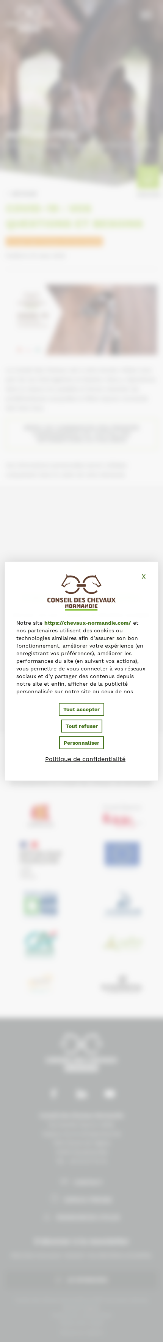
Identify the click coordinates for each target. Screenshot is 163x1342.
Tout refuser (82, 726)
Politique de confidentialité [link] (85, 759)
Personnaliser (81, 743)
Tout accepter (81, 709)
